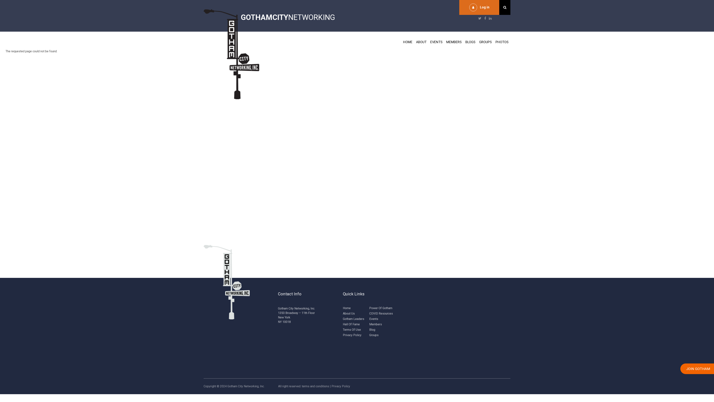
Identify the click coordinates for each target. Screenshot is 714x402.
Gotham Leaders (353, 319)
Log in (484, 7)
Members (454, 42)
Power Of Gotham (380, 308)
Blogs (470, 42)
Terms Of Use (352, 329)
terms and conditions (315, 386)
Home (407, 42)
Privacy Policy (352, 335)
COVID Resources (381, 313)
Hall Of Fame (351, 324)
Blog (372, 329)
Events (436, 42)
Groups (485, 42)
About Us (349, 313)
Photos (502, 42)
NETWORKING (288, 17)
